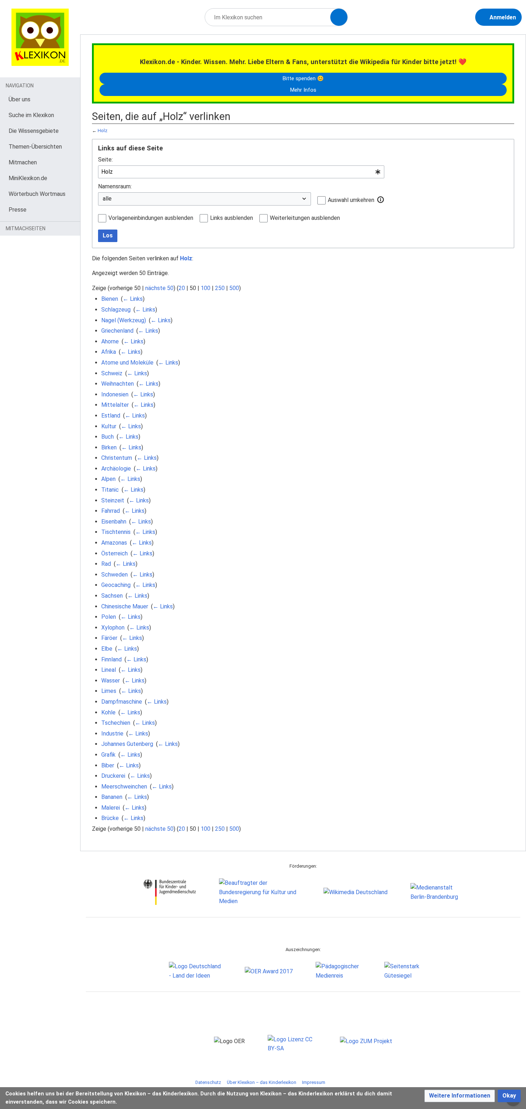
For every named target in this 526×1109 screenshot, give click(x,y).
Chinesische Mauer (124, 606)
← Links (133, 298)
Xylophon (113, 627)
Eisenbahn (113, 521)
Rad (106, 563)
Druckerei (113, 775)
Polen (108, 616)
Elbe (106, 648)
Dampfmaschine (121, 701)
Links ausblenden (231, 217)
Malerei (110, 807)
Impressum (313, 1082)
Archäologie (116, 468)
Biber (107, 765)
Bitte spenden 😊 (303, 78)
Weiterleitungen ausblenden (305, 217)
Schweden (114, 574)
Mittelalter (115, 404)
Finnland (111, 659)
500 (234, 288)
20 (182, 288)
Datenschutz (208, 1082)
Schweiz (111, 373)
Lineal (108, 669)
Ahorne (110, 341)
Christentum (116, 457)
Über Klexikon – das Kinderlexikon (261, 1082)
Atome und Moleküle (127, 362)
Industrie (112, 733)
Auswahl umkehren (351, 200)
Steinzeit (112, 500)
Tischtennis (116, 532)
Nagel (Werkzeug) (123, 320)
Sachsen (112, 595)
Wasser (110, 680)
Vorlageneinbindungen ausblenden (150, 217)
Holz (102, 130)
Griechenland (117, 330)
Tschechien (115, 722)
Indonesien (114, 394)
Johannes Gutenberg (127, 744)
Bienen (109, 298)
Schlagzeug (116, 309)
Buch (107, 436)
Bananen (111, 797)
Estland (110, 415)
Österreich (114, 553)
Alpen (108, 479)
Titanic (110, 489)
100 (205, 288)
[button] (380, 200)
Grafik (108, 754)
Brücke (110, 818)
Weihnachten (117, 383)
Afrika (108, 351)
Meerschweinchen (124, 786)
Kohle (108, 712)
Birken (109, 447)
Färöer (109, 638)
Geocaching (116, 585)
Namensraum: (115, 186)
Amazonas (114, 542)
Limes (108, 691)
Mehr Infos (303, 90)
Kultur (108, 426)
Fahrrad (110, 510)
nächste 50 (159, 288)
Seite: (105, 159)
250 (220, 288)
